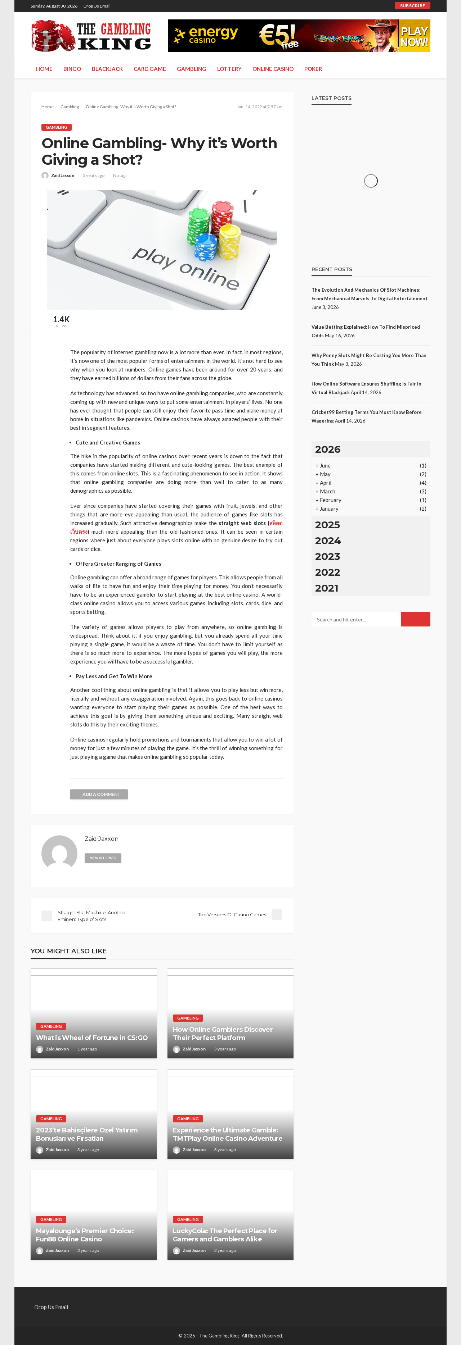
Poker (313, 68)
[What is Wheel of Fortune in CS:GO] (94, 1013)
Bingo (72, 68)
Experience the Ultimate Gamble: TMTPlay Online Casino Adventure (228, 1134)
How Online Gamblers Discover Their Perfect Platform (223, 1034)
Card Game (150, 68)
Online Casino (273, 68)
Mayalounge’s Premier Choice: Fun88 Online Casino (85, 1235)
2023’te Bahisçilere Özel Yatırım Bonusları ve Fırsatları (87, 1134)
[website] (130, 857)
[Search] (424, 68)
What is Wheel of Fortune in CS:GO (92, 1038)
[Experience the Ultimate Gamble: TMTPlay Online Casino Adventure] (230, 1114)
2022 (327, 572)
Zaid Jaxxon (62, 175)
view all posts (103, 858)
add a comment (101, 794)
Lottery (229, 68)
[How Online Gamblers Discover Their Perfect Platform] (230, 1013)
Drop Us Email (97, 6)
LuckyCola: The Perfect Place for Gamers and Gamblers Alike (225, 1235)
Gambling (191, 68)
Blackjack (107, 68)
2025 (327, 525)
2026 (328, 449)
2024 (328, 540)
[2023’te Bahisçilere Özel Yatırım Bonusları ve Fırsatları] (94, 1114)
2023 (327, 556)
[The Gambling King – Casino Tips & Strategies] (92, 35)
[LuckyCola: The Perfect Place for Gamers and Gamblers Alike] (230, 1215)
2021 (327, 588)
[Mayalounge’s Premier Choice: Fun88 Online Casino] (94, 1215)
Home (44, 68)
